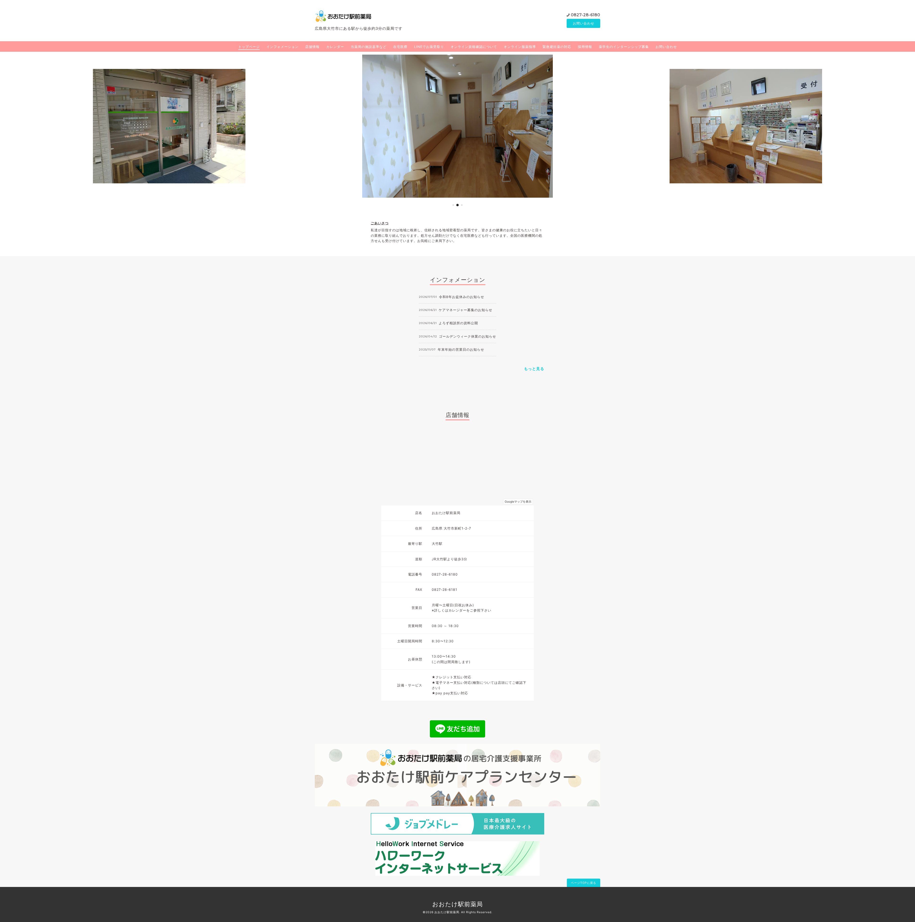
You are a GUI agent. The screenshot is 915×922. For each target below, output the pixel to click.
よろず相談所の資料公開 (458, 323)
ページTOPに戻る (583, 883)
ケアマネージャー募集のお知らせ (465, 310)
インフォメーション (282, 47)
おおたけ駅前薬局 (457, 904)
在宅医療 (400, 47)
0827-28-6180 (585, 15)
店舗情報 (312, 47)
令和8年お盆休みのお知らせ (461, 297)
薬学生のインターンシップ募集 (624, 47)
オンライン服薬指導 (520, 47)
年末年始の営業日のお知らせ (461, 349)
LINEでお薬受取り (429, 47)
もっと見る (534, 368)
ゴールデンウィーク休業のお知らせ (467, 336)
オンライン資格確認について (474, 47)
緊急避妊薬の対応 (557, 47)
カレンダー (335, 47)
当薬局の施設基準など (368, 47)
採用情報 (585, 47)
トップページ (249, 47)
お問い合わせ (583, 23)
